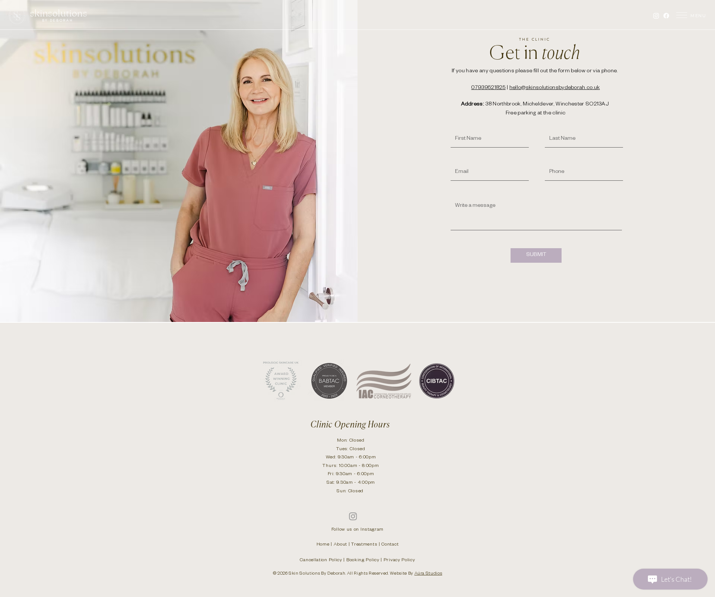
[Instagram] (656, 15)
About (340, 544)
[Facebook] (666, 15)
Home (323, 544)
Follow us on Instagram (357, 530)
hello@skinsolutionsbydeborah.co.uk (554, 88)
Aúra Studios (428, 574)
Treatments (364, 544)
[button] (681, 15)
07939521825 (488, 88)
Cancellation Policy (321, 560)
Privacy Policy (399, 560)
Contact (389, 544)
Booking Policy (362, 560)
